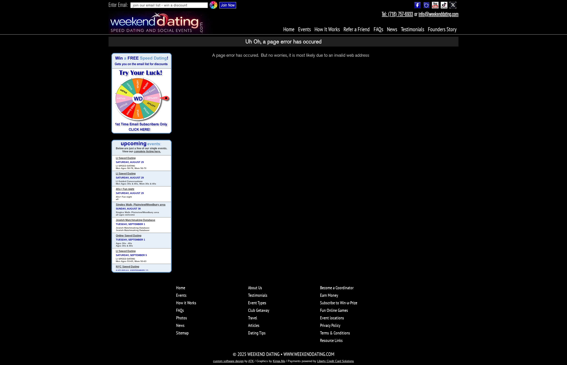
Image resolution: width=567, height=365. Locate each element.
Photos (181, 318)
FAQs (180, 310)
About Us (255, 288)
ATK (251, 361)
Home (180, 288)
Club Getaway (258, 310)
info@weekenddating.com (438, 14)
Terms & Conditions (335, 333)
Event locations (332, 318)
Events (181, 295)
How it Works (186, 303)
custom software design (228, 361)
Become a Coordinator (336, 288)
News (180, 325)
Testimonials (257, 295)
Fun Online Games (334, 310)
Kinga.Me (279, 361)
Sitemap (182, 333)
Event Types (257, 303)
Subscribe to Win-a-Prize (338, 303)
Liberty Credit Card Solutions (335, 361)
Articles (253, 325)
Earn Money (329, 295)
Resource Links (331, 340)
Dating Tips (257, 333)
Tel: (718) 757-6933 (397, 14)
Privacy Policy (330, 325)
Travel (252, 318)
